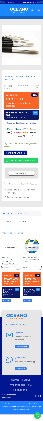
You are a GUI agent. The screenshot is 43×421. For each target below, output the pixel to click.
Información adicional (16, 213)
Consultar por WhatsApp (21, 160)
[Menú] (3, 10)
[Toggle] (4, 213)
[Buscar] (32, 10)
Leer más (6, 301)
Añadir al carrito (15, 153)
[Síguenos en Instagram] (39, 396)
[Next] (41, 271)
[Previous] (1, 271)
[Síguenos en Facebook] (36, 396)
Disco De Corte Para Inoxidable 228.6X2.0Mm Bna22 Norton (31, 260)
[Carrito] (39, 10)
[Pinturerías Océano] (19, 10)
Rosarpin (23, 221)
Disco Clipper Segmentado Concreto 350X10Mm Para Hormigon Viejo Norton (10, 261)
